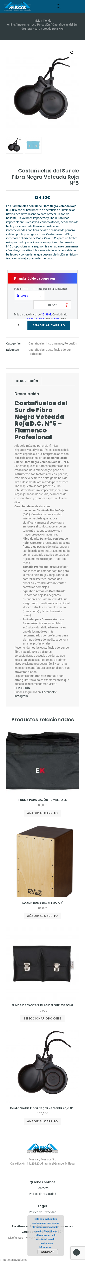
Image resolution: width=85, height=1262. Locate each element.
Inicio (37, 20)
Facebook (48, 692)
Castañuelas (36, 343)
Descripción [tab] (27, 381)
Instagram (21, 696)
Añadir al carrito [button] (42, 813)
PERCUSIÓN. (22, 688)
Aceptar (47, 1252)
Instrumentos (26, 24)
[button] (79, 6)
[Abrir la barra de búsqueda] (59, 6)
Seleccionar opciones (42, 1018)
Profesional (35, 353)
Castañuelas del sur (58, 349)
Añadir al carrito (49, 325)
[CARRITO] (65, 6)
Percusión (43, 24)
